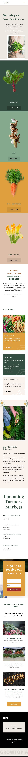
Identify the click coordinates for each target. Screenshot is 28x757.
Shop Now (14, 158)
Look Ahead (14, 209)
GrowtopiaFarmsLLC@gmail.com (14, 728)
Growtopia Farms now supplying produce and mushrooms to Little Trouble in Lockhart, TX (14, 692)
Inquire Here (8, 347)
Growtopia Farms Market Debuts (14, 664)
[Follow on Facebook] (4, 718)
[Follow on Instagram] (7, 718)
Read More (14, 704)
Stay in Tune (14, 260)
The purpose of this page (14, 638)
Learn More (14, 107)
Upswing (14, 742)
